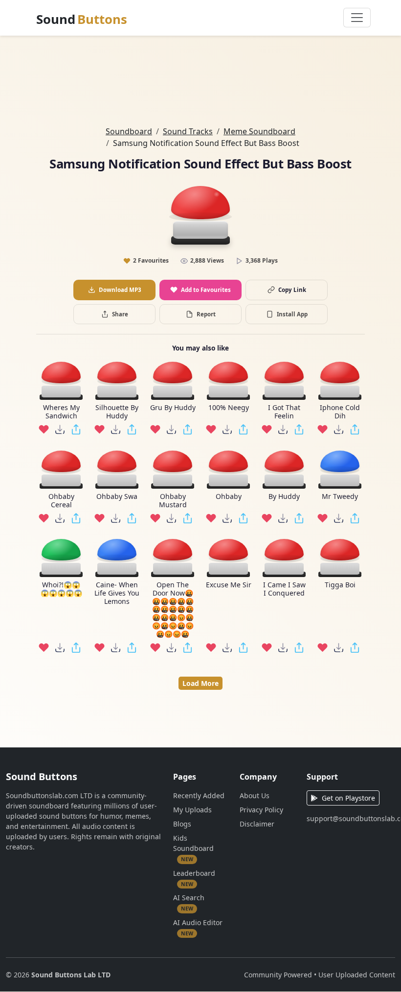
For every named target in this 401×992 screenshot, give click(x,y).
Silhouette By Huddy (116, 412)
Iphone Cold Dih (340, 412)
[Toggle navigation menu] (357, 17)
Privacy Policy (261, 809)
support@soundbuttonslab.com (351, 818)
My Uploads (192, 809)
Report (206, 314)
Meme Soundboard (259, 131)
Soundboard (129, 131)
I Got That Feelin (284, 412)
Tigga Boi (340, 585)
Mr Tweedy (340, 497)
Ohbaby (229, 497)
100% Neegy (228, 408)
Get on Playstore (348, 798)
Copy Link (292, 289)
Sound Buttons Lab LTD (71, 974)
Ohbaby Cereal (61, 501)
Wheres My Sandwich (61, 412)
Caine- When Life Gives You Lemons (116, 593)
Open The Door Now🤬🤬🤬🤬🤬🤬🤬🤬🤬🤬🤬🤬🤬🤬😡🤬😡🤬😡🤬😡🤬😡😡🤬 (173, 610)
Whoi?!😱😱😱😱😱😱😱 (61, 589)
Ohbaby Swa (116, 497)
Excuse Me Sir (228, 585)
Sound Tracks (188, 131)
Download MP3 (120, 289)
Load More (200, 683)
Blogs (182, 823)
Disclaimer (257, 823)
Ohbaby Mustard (173, 501)
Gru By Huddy (173, 408)
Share (120, 314)
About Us (254, 795)
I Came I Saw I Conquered (284, 589)
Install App (292, 314)
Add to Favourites (206, 289)
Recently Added (198, 795)
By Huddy (284, 497)
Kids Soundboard (193, 848)
